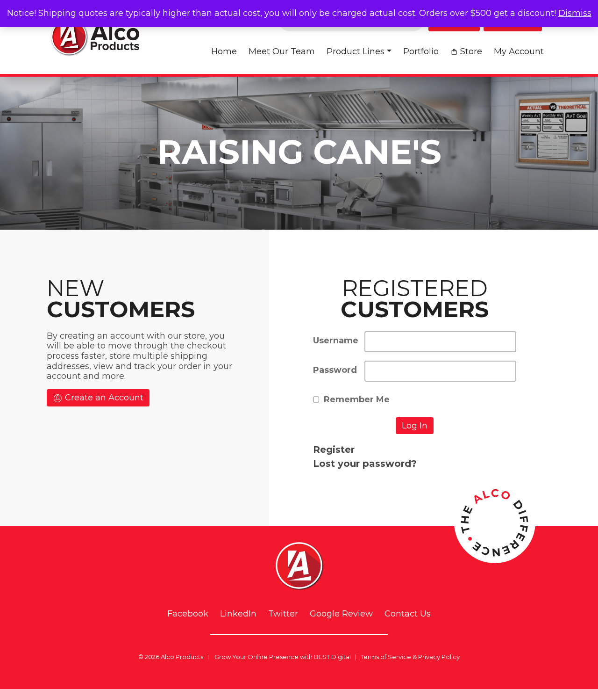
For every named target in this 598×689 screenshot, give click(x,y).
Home (224, 51)
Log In (414, 426)
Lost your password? (365, 463)
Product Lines (355, 51)
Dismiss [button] (574, 13)
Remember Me (357, 399)
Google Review (341, 614)
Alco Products (182, 656)
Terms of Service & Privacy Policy (410, 656)
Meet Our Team (282, 51)
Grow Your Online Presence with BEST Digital (282, 656)
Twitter (283, 614)
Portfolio (421, 51)
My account (519, 51)
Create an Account (103, 397)
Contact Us (407, 614)
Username (335, 340)
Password (335, 370)
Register (334, 449)
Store (471, 51)
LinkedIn (238, 614)
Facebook (187, 614)
